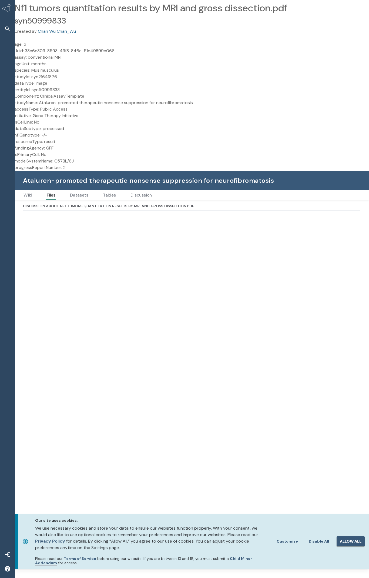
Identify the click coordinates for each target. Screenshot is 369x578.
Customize (287, 541)
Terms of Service (80, 558)
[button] (7, 29)
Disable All (319, 541)
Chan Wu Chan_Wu (57, 31)
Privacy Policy (50, 541)
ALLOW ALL (350, 541)
